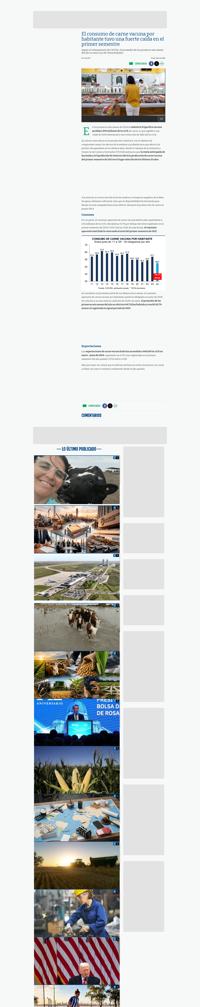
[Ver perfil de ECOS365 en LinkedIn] (160, 2)
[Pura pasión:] (77, 503)
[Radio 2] (106, 8)
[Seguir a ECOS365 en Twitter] (156, 2)
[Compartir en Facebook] (151, 63)
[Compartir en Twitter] (156, 63)
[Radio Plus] (181, 8)
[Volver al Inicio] (19, 3)
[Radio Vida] (143, 8)
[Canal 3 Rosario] (69, 8)
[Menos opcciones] (161, 63)
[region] (100, 19)
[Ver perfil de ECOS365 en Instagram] (164, 2)
